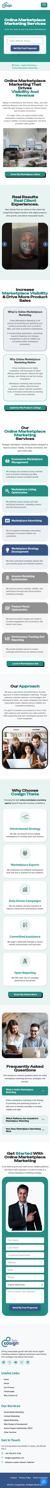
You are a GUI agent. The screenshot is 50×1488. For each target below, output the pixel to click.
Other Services (10, 1432)
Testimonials (9, 1391)
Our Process (9, 1387)
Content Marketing (12, 1416)
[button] (25, 246)
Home (16, 65)
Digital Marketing (29, 65)
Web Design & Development (15, 1424)
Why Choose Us (10, 1395)
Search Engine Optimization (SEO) (18, 1428)
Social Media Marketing (14, 1412)
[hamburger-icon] (44, 5)
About (6, 1383)
